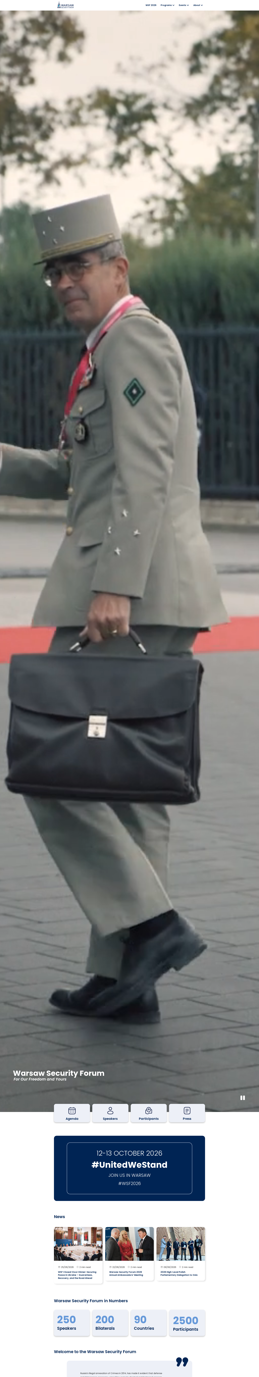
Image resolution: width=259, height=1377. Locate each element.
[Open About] (202, 5)
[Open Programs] (173, 5)
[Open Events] (188, 5)
